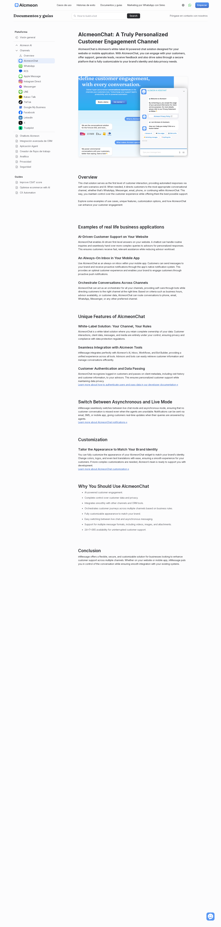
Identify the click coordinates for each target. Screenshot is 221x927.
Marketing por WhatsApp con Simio (146, 5)
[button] (183, 5)
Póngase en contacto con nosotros (189, 15)
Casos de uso (64, 5)
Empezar (202, 5)
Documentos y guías (111, 5)
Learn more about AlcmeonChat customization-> (103, 469)
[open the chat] (210, 916)
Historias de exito (86, 5)
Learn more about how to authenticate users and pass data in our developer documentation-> (128, 384)
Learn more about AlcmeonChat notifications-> (102, 422)
